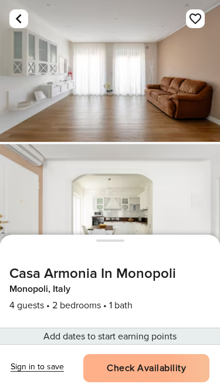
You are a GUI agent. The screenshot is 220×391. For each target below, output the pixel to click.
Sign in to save (37, 367)
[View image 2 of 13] (110, 215)
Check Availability (146, 368)
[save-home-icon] (195, 18)
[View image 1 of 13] (110, 71)
